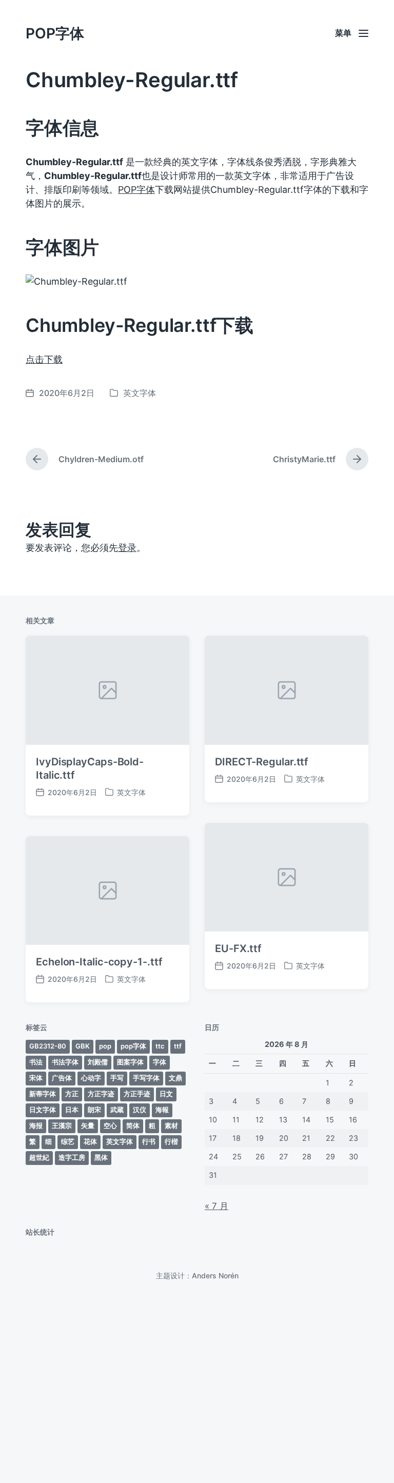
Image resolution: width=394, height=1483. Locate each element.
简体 (133, 1125)
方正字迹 (101, 1094)
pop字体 (133, 1046)
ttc (160, 1046)
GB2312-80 (47, 1046)
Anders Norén (215, 1275)
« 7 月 (216, 1206)
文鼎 (175, 1078)
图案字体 (130, 1062)
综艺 (67, 1141)
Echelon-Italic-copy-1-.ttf (99, 962)
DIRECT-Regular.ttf (261, 762)
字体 (159, 1062)
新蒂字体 (42, 1094)
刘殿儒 (98, 1062)
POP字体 (55, 33)
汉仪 (139, 1109)
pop (105, 1046)
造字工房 (71, 1157)
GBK (82, 1046)
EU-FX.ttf (238, 948)
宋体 (36, 1078)
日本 (71, 1109)
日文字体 (42, 1109)
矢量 (87, 1125)
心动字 (91, 1078)
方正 (71, 1094)
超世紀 (39, 1157)
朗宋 (94, 1109)
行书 (148, 1141)
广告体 (62, 1078)
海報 (162, 1109)
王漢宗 (62, 1125)
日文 (166, 1094)
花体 (90, 1141)
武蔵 (117, 1109)
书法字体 (65, 1062)
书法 (36, 1062)
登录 (127, 547)
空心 (110, 1125)
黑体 (101, 1157)
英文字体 (139, 393)
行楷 (171, 1141)
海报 (36, 1125)
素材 (171, 1125)
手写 (117, 1078)
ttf (178, 1046)
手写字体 (146, 1078)
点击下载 (44, 359)
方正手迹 (137, 1094)
